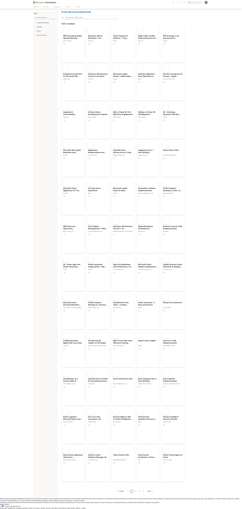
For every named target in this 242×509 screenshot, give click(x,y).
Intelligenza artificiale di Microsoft (10, 502)
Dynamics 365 (41, 502)
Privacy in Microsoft (139, 502)
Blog (26, 499)
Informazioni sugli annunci (67, 508)
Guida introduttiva (54, 499)
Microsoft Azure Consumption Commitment (99, 499)
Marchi (56, 508)
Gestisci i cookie (81, 508)
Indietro (121, 491)
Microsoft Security (27, 502)
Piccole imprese (85, 502)
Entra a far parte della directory (143, 499)
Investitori (148, 502)
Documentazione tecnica (68, 499)
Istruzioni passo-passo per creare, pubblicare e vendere (204, 499)
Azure (35, 502)
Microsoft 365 (51, 502)
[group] (64, 44)
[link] (73, 45)
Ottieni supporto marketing (162, 499)
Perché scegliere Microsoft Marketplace (12, 499)
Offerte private (80, 499)
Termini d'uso (49, 508)
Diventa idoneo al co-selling (230, 499)
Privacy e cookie (40, 508)
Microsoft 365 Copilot (62, 502)
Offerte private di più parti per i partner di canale (69, 500)
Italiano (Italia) (4, 504)
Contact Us (31, 508)
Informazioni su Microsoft (113, 502)
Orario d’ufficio (43, 499)
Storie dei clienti (33, 499)
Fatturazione (117, 499)
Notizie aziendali (127, 502)
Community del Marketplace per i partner (13, 500)
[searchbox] (47, 17)
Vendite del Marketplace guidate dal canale (40, 500)
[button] (63, 17)
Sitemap (25, 508)
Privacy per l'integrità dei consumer (11, 508)
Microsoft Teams (74, 502)
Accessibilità (155, 502)
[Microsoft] (38, 2)
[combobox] (90, 17)
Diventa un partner (127, 499)
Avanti (149, 491)
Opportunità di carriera (97, 502)
